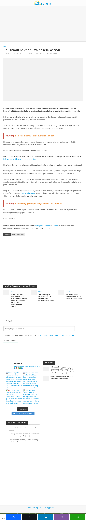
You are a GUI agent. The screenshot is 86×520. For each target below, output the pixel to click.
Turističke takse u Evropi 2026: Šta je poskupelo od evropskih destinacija (46, 297)
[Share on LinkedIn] (45, 517)
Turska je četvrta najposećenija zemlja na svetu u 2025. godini (74, 296)
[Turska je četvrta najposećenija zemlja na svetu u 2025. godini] (61, 292)
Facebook (47, 226)
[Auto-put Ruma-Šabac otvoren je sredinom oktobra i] (31, 397)
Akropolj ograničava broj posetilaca (43, 507)
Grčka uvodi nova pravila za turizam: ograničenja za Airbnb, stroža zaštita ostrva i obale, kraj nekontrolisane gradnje (19, 300)
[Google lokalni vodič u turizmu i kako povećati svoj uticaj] (46, 378)
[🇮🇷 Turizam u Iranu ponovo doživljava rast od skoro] (14, 397)
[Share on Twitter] (29, 517)
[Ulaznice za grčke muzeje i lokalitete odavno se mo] (14, 380)
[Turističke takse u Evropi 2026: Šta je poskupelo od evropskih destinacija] (34, 292)
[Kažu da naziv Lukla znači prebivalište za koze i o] (31, 380)
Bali (13, 234)
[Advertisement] (43, 23)
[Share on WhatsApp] (77, 517)
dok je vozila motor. (27, 193)
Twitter (55, 226)
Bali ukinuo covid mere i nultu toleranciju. (19, 159)
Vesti (5, 46)
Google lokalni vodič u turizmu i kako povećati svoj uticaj (62, 377)
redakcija (8, 53)
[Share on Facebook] (13, 517)
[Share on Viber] (61, 517)
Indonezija (20, 234)
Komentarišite (52, 53)
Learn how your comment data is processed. (55, 335)
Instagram (39, 226)
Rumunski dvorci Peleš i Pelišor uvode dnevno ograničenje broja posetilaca (24, 435)
